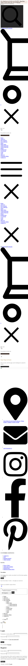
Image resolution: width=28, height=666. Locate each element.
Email (2, 576)
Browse (18, 2)
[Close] (1, 588)
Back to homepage (5, 366)
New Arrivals (6, 599)
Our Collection (6, 600)
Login (10, 664)
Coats (7, 610)
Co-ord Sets (9, 609)
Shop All (5, 613)
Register (9, 644)
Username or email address (7, 634)
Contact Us (6, 616)
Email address (4, 651)
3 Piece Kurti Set (13, 605)
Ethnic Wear (9, 603)
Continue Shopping (5, 135)
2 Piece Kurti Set (13, 604)
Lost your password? (14, 639)
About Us (5, 597)
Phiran (7, 607)
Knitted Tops (9, 608)
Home (4, 596)
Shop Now (22, 1)
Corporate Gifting (7, 614)
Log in (2, 642)
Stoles (7, 601)
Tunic (7, 612)
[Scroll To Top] (1, 586)
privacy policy (22, 659)
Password (3, 636)
